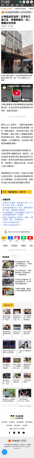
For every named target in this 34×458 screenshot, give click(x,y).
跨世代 (31, 8)
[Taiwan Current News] (20, 1)
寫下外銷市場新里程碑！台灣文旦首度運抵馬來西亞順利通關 (27, 332)
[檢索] (27, 1)
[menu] (32, 5)
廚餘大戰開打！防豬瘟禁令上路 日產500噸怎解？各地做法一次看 (17, 366)
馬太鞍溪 (14, 246)
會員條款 (9, 425)
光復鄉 (5, 246)
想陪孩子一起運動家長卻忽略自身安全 (9, 400)
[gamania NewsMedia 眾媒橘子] (17, 440)
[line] (19, 433)
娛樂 (22, 5)
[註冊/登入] (31, 1)
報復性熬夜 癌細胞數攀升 (6, 333)
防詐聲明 (4, 422)
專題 (17, 5)
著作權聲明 (29, 422)
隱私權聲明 (20, 422)
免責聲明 (12, 422)
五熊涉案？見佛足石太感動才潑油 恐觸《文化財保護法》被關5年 (17, 381)
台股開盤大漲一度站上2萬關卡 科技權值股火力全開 (6, 366)
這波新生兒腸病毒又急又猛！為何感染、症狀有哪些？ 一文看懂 (17, 318)
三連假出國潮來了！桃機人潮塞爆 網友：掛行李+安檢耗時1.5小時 (27, 381)
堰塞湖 (23, 246)
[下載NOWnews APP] (23, 1)
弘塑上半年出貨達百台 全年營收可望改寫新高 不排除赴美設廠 (17, 332)
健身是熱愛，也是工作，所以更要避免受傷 (6, 382)
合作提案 (24, 425)
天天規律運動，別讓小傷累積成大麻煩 (27, 318)
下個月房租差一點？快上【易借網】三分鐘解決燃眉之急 (25, 400)
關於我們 (17, 425)
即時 (7, 5)
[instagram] (14, 433)
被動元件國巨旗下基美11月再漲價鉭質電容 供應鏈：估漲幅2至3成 (9, 351)
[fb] (9, 433)
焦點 (2, 5)
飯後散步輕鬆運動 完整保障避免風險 (27, 366)
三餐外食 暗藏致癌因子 (25, 351)
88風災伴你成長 (20, 8)
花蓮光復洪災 (12, 192)
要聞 (12, 5)
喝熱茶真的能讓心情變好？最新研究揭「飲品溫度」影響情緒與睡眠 (6, 318)
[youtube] (24, 433)
